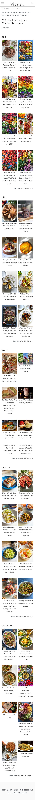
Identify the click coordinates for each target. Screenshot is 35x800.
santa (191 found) (25, 458)
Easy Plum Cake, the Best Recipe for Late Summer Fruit (26, 495)
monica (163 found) (24, 616)
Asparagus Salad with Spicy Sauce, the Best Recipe (25, 603)
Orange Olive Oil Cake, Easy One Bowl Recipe (25, 262)
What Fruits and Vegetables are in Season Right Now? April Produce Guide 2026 (26, 177)
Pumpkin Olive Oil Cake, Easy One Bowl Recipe (9, 262)
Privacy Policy (20, 792)
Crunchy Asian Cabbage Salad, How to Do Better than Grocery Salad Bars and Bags (9, 606)
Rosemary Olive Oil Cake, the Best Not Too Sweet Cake (9, 296)
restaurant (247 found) (23, 776)
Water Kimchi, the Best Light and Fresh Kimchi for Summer (26, 566)
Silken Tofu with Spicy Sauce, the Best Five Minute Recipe (9, 495)
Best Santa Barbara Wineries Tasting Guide (25, 368)
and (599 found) (26, 188)
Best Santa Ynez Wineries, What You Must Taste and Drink (9, 378)
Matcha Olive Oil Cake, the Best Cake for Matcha (26, 296)
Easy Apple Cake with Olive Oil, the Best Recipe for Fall (9, 226)
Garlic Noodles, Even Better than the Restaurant (9, 690)
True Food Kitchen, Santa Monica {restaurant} (9, 435)
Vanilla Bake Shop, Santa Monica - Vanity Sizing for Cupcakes (25, 435)
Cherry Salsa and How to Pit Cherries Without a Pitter (25, 138)
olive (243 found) (25, 341)
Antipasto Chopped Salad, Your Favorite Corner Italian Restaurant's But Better (26, 729)
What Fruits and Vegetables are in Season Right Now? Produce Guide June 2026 (9, 177)
